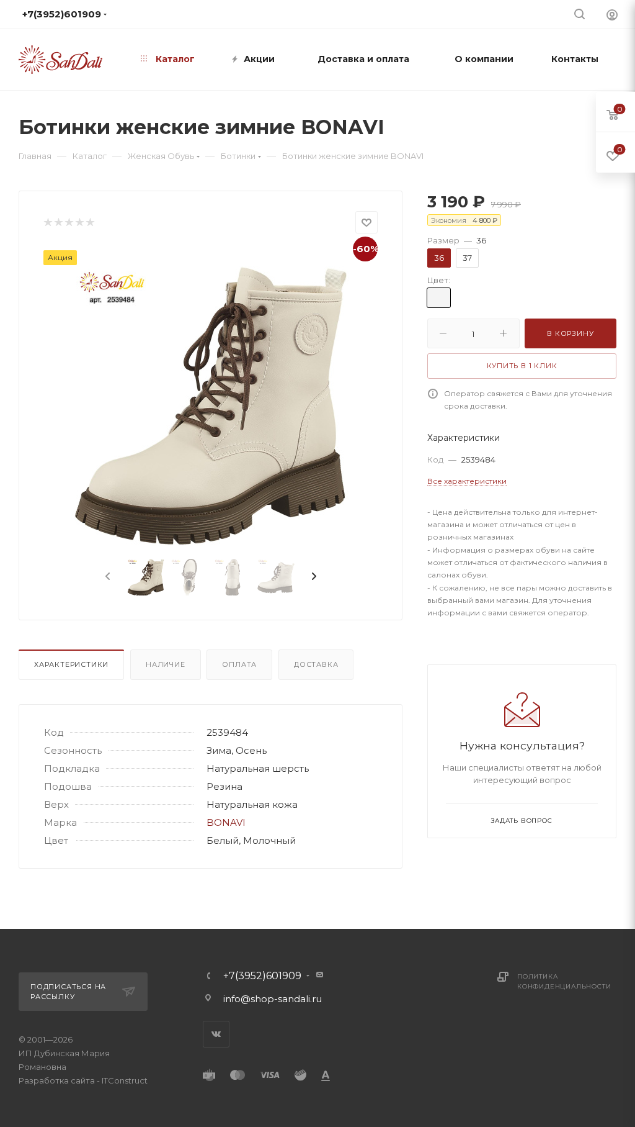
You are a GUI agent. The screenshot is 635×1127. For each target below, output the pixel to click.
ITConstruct (125, 1080)
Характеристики (71, 664)
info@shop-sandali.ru (272, 999)
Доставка (316, 664)
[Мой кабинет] (612, 14)
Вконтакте (216, 1034)
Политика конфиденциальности (564, 981)
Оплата (239, 664)
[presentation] (106, 576)
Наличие (165, 664)
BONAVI (226, 822)
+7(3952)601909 (262, 976)
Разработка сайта (57, 1080)
